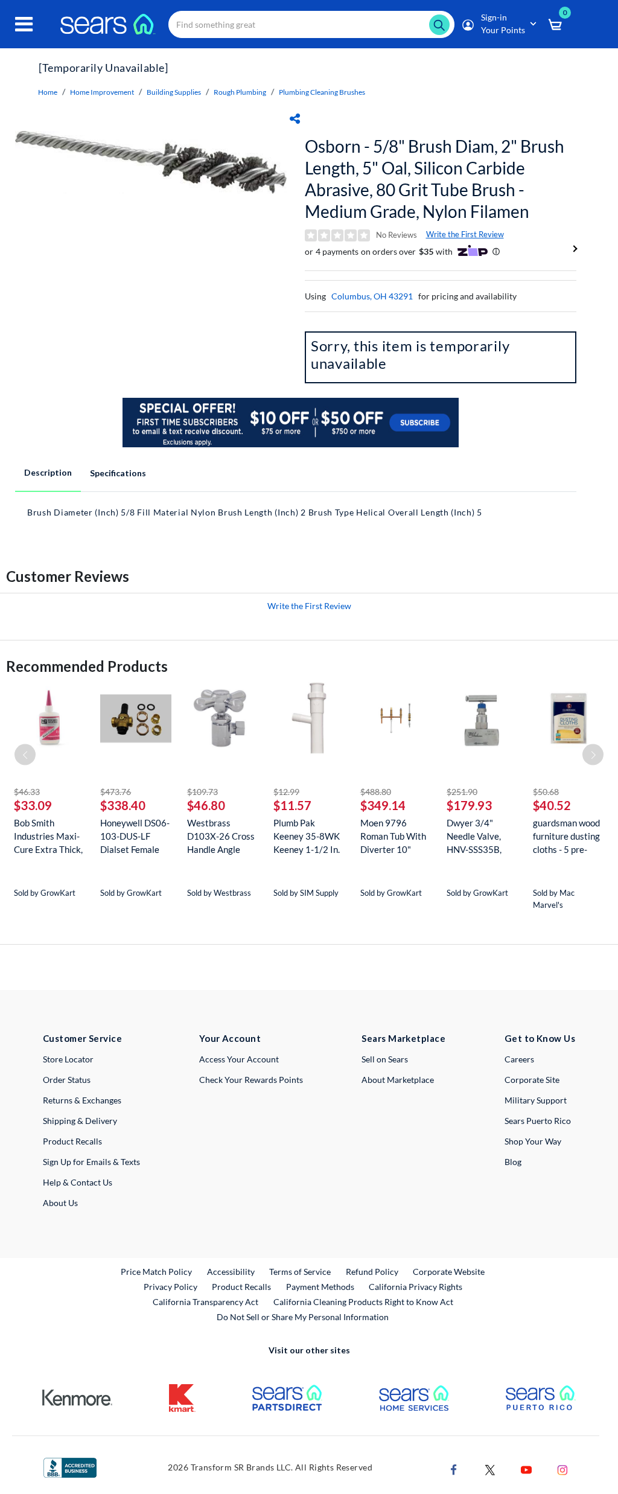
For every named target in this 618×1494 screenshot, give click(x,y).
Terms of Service (300, 1271)
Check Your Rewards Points (251, 1079)
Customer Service (82, 1038)
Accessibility (231, 1271)
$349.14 (383, 805)
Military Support (536, 1100)
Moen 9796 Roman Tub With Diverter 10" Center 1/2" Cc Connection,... (393, 836)
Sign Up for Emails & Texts (91, 1162)
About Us (60, 1203)
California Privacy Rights (415, 1287)
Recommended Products (87, 666)
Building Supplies (174, 92)
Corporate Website (449, 1271)
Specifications (118, 473)
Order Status (67, 1079)
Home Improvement (102, 92)
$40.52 (552, 805)
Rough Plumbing (240, 92)
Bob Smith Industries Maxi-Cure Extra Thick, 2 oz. (48, 836)
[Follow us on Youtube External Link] (526, 1468)
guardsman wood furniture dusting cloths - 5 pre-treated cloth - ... (566, 836)
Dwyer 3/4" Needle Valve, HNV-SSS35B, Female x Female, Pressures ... (480, 836)
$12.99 (286, 792)
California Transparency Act (205, 1302)
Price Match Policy (156, 1271)
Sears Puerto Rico (538, 1121)
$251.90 (462, 792)
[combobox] (311, 24)
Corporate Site (532, 1079)
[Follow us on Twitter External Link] (490, 1468)
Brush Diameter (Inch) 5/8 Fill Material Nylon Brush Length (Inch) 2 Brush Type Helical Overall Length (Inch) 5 (254, 512)
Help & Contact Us (77, 1182)
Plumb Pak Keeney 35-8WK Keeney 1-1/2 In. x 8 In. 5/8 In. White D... (306, 836)
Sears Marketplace (403, 1038)
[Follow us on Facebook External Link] (454, 1468)
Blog (513, 1162)
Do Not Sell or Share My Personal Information (303, 1317)
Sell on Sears (385, 1059)
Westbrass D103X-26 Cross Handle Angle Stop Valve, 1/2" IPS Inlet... (221, 836)
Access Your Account (239, 1059)
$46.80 (206, 805)
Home (47, 92)
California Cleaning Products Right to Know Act (363, 1302)
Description (48, 472)
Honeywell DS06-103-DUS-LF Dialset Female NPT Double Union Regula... (135, 836)
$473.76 (115, 792)
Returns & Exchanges (82, 1100)
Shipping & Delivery (80, 1121)
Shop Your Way (533, 1141)
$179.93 (469, 805)
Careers (519, 1059)
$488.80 (375, 792)
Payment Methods (320, 1287)
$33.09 (33, 805)
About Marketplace (398, 1079)
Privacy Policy (170, 1287)
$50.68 (546, 792)
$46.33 (27, 792)
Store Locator (68, 1059)
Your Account (230, 1038)
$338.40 (122, 805)
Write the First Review (465, 234)
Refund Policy (372, 1271)
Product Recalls (72, 1141)
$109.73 (202, 792)
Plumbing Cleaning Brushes (322, 92)
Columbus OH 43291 (372, 296)
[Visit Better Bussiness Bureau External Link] (70, 1466)
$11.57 (292, 805)
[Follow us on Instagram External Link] (562, 1468)
